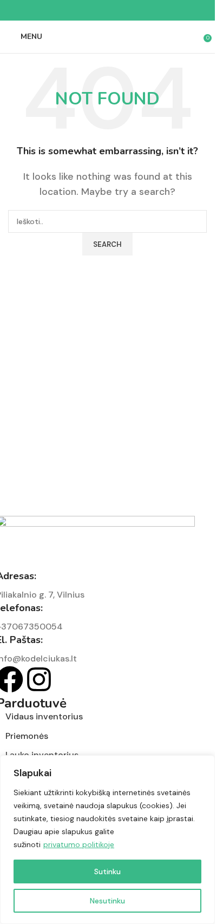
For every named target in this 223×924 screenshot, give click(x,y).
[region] (107, 839)
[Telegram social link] (133, 10)
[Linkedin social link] (120, 10)
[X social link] (94, 10)
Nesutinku (107, 901)
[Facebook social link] (81, 10)
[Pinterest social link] (107, 10)
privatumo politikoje (78, 844)
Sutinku (107, 871)
